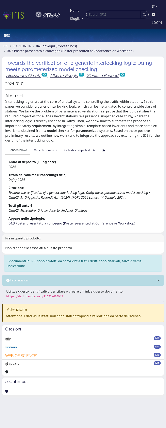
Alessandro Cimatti (23, 75)
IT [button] (153, 6)
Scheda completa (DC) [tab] (79, 150)
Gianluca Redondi (102, 75)
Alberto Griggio (64, 75)
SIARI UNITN (22, 46)
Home (74, 10)
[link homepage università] (47, 14)
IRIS (5, 46)
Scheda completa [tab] (45, 150)
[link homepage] (14, 14)
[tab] (104, 150)
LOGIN (157, 22)
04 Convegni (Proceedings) (56, 46)
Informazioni (19, 280)
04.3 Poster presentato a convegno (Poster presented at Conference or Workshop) (70, 51)
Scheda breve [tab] (18, 150)
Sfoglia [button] (75, 18)
